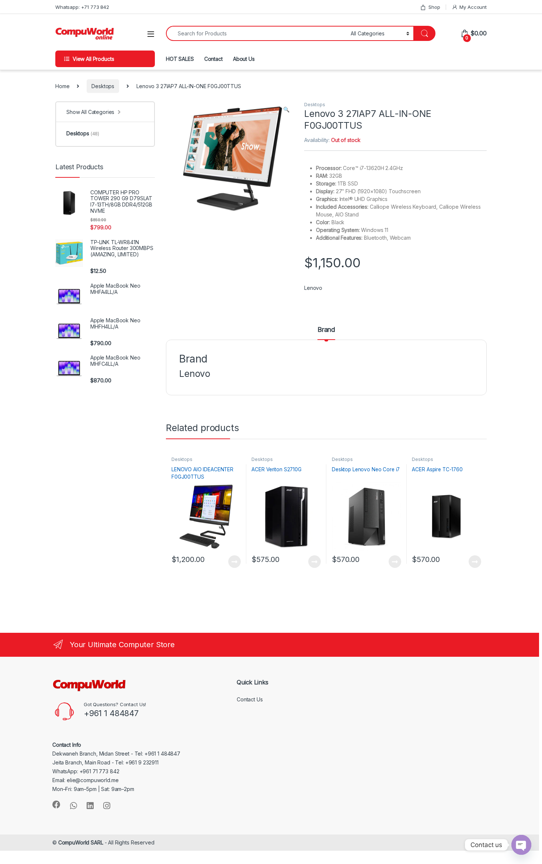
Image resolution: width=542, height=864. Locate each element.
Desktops (102, 86)
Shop (434, 7)
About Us (244, 59)
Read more (234, 561)
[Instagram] (106, 806)
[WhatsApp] (73, 806)
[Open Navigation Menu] (151, 34)
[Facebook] (56, 805)
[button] (286, 109)
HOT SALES (180, 59)
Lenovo (313, 288)
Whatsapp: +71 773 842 (82, 7)
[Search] (424, 33)
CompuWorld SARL (80, 842)
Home (62, 86)
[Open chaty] (521, 845)
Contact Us (250, 699)
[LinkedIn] (90, 806)
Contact (213, 59)
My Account (473, 7)
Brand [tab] (326, 329)
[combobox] (256, 33)
